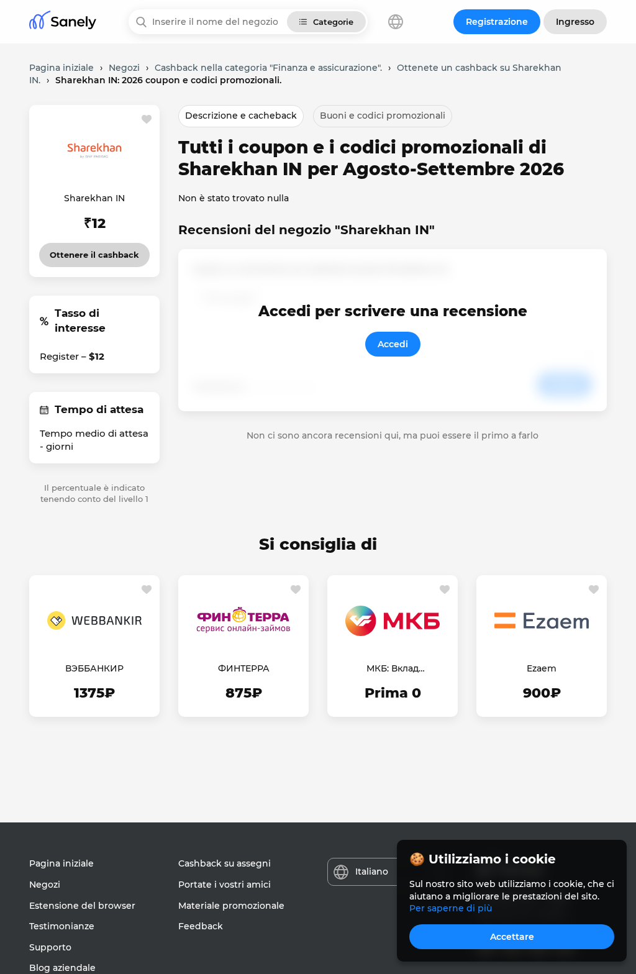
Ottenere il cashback (94, 251)
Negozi (44, 884)
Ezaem (541, 668)
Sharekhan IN (94, 198)
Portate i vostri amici (224, 884)
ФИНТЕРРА (244, 668)
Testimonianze (61, 926)
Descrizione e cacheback (241, 115)
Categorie (333, 22)
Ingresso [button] (575, 21)
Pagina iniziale (61, 863)
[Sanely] (62, 22)
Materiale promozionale (231, 905)
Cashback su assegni (224, 863)
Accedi (393, 344)
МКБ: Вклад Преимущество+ (393, 669)
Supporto (50, 947)
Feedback (200, 926)
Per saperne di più (450, 908)
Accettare (512, 936)
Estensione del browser (82, 905)
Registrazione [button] (497, 21)
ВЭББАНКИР (94, 668)
